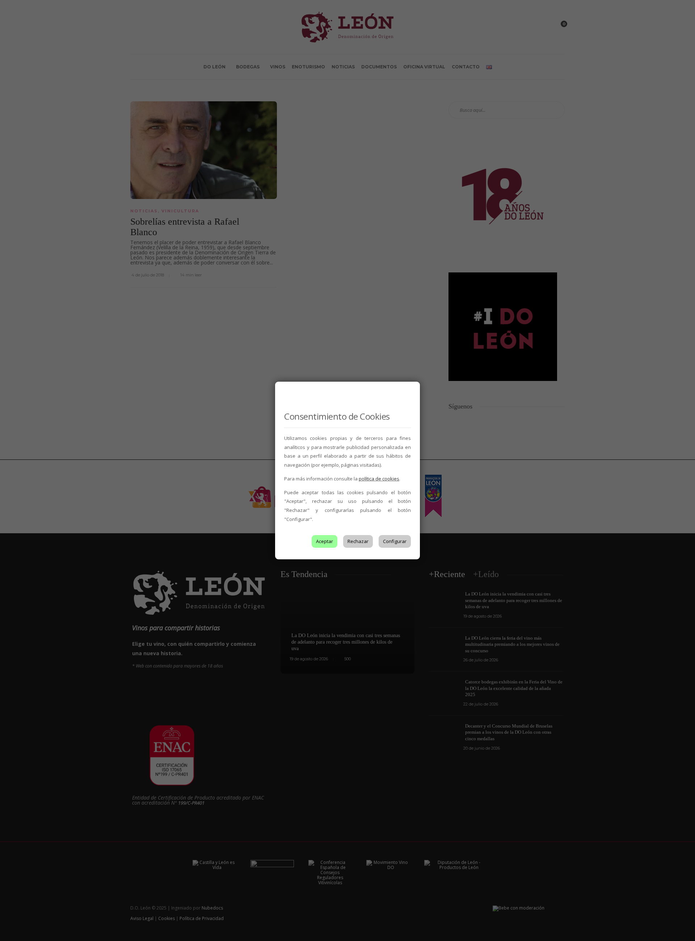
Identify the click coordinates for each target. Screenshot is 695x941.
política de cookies (379, 478)
